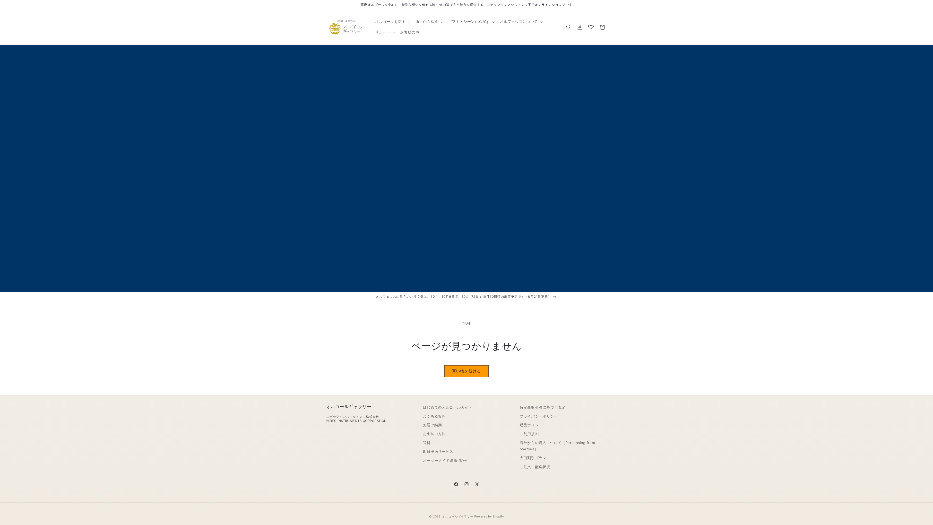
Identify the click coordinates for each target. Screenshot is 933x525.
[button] (392, 22)
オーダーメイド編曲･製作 (445, 460)
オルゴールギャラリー (457, 516)
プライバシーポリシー (539, 416)
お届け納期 (432, 425)
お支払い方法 (434, 434)
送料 (427, 443)
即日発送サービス (438, 451)
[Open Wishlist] (590, 27)
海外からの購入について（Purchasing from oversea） (557, 446)
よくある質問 (434, 416)
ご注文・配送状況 (535, 467)
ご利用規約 (529, 434)
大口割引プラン (533, 458)
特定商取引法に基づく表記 (542, 407)
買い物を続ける (466, 371)
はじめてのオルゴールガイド (447, 407)
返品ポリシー (531, 425)
